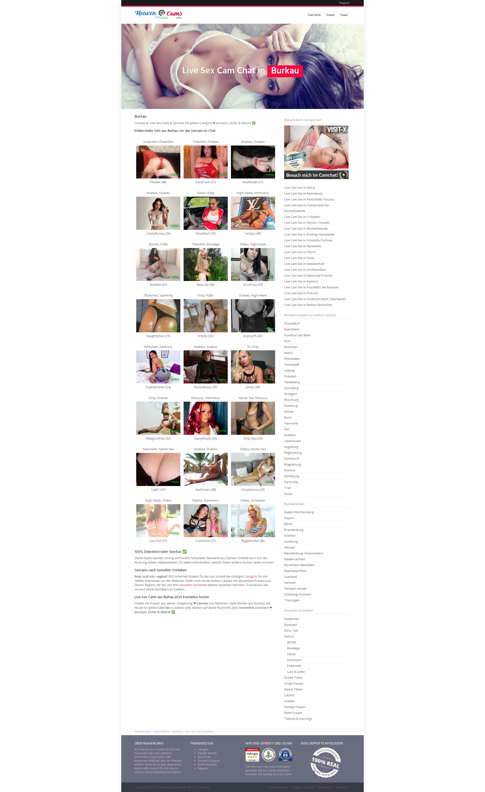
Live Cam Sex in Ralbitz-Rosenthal (308, 305)
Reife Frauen (293, 713)
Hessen (289, 547)
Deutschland (161, 731)
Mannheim (292, 329)
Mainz (288, 353)
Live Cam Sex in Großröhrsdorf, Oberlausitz (315, 299)
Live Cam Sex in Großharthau (305, 270)
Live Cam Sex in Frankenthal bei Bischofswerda (306, 208)
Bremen (290, 536)
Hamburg (291, 541)
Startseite (314, 15)
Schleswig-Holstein (297, 594)
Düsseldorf (292, 323)
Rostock (290, 470)
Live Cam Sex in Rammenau (303, 193)
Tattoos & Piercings (298, 719)
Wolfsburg (291, 476)
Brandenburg (294, 530)
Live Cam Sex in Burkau (199, 731)
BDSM (291, 642)
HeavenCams (143, 731)
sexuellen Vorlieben (193, 585)
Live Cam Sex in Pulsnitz (301, 293)
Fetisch (289, 636)
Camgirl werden (207, 753)
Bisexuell (290, 625)
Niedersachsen (294, 559)
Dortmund (291, 458)
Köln (287, 341)
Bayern (289, 518)
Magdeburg (292, 464)
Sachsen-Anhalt (295, 588)
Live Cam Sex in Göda (299, 258)
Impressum (343, 787)
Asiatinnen (291, 619)
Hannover (291, 423)
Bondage (293, 648)
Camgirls (251, 576)
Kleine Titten (293, 689)
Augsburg (291, 447)
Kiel (286, 429)
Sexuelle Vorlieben (209, 760)
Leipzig (289, 370)
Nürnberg (291, 388)
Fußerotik (294, 666)
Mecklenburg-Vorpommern (303, 553)
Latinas (289, 695)
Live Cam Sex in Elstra (299, 187)
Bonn (288, 417)
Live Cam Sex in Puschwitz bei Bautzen (311, 287)
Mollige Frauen (295, 707)
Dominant (294, 660)
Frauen (330, 15)
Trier (287, 488)
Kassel (288, 411)
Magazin (344, 3)
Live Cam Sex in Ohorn (300, 252)
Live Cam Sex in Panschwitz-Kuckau (309, 199)
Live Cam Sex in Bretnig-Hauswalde (309, 234)
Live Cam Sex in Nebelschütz (304, 264)
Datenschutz (325, 787)
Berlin (288, 524)
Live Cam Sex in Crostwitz (302, 217)
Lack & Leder (296, 672)
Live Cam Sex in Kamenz (301, 281)
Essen (288, 494)
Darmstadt (291, 364)
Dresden (290, 376)
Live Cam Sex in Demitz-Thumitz (307, 223)
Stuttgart (290, 394)
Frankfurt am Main (297, 335)
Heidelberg (292, 382)
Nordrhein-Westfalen (299, 565)
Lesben (289, 701)
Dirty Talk (291, 630)
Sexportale (204, 757)
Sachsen (290, 583)
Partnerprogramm (278, 787)
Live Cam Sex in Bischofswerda (306, 228)
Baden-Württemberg (299, 512)
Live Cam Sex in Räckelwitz (303, 246)
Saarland (290, 577)
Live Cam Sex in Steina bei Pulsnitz (308, 275)
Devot (291, 654)
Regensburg (293, 453)
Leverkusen (292, 441)
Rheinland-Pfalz (295, 571)
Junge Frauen (293, 683)
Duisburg (291, 406)
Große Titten (293, 677)
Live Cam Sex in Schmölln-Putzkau (308, 240)
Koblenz (290, 435)
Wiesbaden (292, 359)
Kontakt (310, 787)
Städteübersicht (207, 764)
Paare (344, 15)
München (291, 347)
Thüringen (292, 600)
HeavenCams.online (171, 787)
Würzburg (291, 400)
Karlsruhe (291, 482)
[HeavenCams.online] (160, 15)
